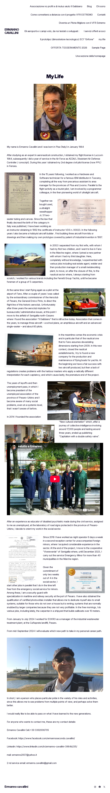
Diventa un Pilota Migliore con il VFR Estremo (82, 22)
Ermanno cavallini (12, 31)
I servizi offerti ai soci (94, 31)
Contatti (101, 14)
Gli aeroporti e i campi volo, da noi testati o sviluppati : (51, 31)
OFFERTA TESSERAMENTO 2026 (69, 47)
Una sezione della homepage (90, 56)
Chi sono (100, 6)
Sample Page (98, 47)
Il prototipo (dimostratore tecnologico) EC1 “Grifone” (67, 39)
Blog (89, 6)
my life (102, 39)
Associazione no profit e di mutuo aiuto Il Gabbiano (56, 6)
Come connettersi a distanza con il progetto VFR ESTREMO (62, 14)
